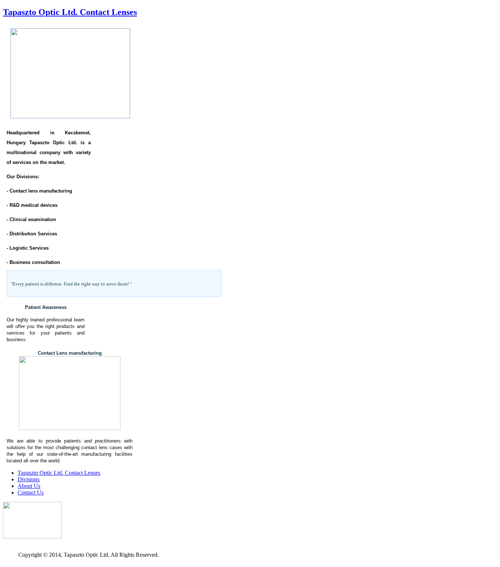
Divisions (29, 479)
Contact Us (31, 492)
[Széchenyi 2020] (32, 536)
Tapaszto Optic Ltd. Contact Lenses (70, 12)
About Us (29, 486)
